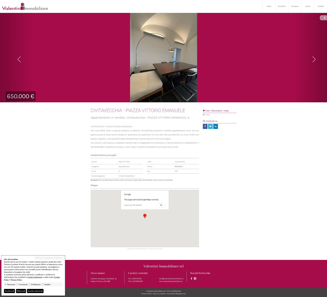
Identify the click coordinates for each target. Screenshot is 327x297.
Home (269, 6)
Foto (207, 115)
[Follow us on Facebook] (191, 279)
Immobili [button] (281, 6)
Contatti (321, 6)
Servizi (307, 6)
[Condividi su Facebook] (205, 126)
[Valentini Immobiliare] (25, 6)
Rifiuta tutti (21, 291)
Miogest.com (181, 294)
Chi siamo (295, 6)
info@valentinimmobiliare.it (171, 279)
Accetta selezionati (35, 291)
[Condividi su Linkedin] (215, 126)
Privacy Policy (146, 294)
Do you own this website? (133, 205)
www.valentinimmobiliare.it (171, 281)
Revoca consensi (159, 294)
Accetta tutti (9, 291)
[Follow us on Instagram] (195, 279)
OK (161, 205)
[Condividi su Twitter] (210, 126)
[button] (16, 57)
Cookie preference (34, 277)
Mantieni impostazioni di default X (49, 258)
